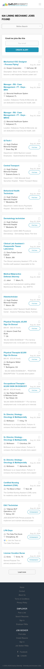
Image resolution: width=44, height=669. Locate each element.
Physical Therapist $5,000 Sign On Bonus (15, 354)
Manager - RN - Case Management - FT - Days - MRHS (15, 115)
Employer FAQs (22, 624)
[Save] (39, 62)
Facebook (23, 652)
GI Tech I (7, 140)
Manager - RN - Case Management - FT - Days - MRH (15, 87)
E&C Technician (11, 505)
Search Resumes (22, 616)
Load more (22, 572)
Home (22, 587)
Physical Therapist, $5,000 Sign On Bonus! (15, 323)
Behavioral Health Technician (11, 192)
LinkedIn (24, 656)
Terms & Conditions (22, 599)
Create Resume (22, 638)
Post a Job (22, 612)
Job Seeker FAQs (22, 645)
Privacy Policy (22, 602)
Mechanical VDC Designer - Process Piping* (15, 63)
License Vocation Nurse (14, 553)
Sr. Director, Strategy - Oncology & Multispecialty (15, 415)
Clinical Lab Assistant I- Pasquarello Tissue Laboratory (14, 246)
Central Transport (11, 165)
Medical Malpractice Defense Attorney (12, 275)
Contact (22, 591)
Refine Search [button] (22, 26)
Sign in (22, 620)
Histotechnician (11, 296)
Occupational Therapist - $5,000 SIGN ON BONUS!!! (15, 384)
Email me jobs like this (15, 38)
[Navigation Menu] (40, 4)
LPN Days (8, 530)
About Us (22, 595)
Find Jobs (22, 634)
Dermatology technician (14, 218)
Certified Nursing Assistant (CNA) (11, 484)
